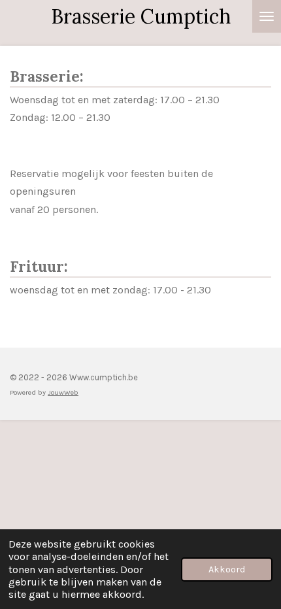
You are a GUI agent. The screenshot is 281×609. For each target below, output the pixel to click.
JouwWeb (63, 392)
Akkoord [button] (226, 569)
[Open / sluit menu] (266, 16)
